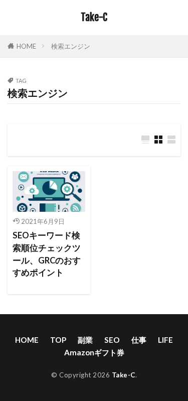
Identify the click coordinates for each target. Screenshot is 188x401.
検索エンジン (70, 46)
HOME (26, 46)
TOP (58, 339)
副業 (85, 339)
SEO (112, 339)
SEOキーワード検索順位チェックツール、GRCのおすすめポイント (47, 254)
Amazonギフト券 (94, 352)
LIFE (165, 339)
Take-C (94, 18)
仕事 (138, 339)
